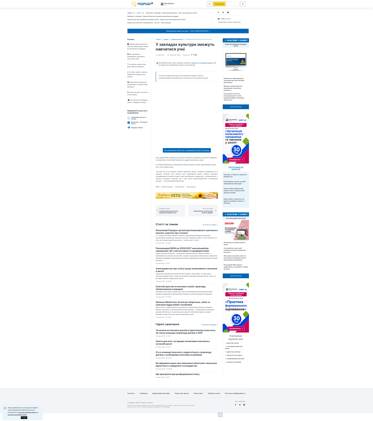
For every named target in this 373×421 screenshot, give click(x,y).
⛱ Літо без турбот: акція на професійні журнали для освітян (137, 74)
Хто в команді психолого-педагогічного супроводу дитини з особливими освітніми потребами (183, 353)
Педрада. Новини (137, 127)
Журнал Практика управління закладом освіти (143, 19)
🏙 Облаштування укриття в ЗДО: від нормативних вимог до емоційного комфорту (137, 46)
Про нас (157, 22)
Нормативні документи (169, 13)
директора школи (233, 343)
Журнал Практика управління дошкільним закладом (160, 16)
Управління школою (177, 39)
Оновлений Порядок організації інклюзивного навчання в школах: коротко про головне (187, 231)
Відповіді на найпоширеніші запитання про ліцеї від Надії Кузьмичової (234, 80)
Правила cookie (214, 393)
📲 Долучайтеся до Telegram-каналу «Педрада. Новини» (137, 101)
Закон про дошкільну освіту (187, 13)
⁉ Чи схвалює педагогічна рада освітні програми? (136, 65)
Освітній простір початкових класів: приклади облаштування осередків (181, 287)
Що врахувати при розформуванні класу (178, 374)
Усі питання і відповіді (208, 325)
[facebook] (218, 12)
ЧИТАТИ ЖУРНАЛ (236, 107)
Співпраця (143, 393)
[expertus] (166, 4)
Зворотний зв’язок (182, 393)
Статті (140, 13)
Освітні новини (191, 186)
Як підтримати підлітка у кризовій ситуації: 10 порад (186, 150)
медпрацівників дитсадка (235, 358)
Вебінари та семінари (134, 16)
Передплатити (219, 4)
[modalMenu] (243, 4)
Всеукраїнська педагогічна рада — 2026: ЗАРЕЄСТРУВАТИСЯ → (188, 31)
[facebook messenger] (228, 12)
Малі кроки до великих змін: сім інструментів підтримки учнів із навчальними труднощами (235, 258)
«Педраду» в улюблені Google (201, 63)
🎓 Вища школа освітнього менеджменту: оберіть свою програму (137, 84)
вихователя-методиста (234, 355)
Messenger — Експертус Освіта (139, 123)
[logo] (142, 3)
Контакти (131, 393)
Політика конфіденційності (235, 393)
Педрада (158, 39)
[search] (209, 4)
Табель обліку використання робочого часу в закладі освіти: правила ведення (234, 191)
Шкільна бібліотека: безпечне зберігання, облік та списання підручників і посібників (183, 303)
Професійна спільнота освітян (138, 118)
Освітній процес (179, 186)
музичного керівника (234, 362)
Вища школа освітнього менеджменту (140, 22)
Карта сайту (198, 393)
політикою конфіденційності (27, 412)
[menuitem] (132, 13)
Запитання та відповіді (153, 13)
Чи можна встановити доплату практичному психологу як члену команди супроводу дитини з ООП (185, 331)
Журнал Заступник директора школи (172, 19)
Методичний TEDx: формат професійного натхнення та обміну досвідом (236, 267)
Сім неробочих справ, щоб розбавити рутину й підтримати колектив (235, 250)
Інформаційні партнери (161, 393)
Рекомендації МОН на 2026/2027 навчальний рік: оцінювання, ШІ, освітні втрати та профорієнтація (182, 249)
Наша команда (166, 22)
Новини (131, 13)
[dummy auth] (232, 4)
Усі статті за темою (209, 225)
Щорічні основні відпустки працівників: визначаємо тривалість (233, 88)
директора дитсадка (234, 352)
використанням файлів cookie (17, 415)
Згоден (24, 417)
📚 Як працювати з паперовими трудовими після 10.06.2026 (136, 56)
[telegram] (223, 12)
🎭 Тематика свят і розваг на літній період (137, 93)
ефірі (187, 160)
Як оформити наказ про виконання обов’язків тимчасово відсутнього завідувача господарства (186, 364)
